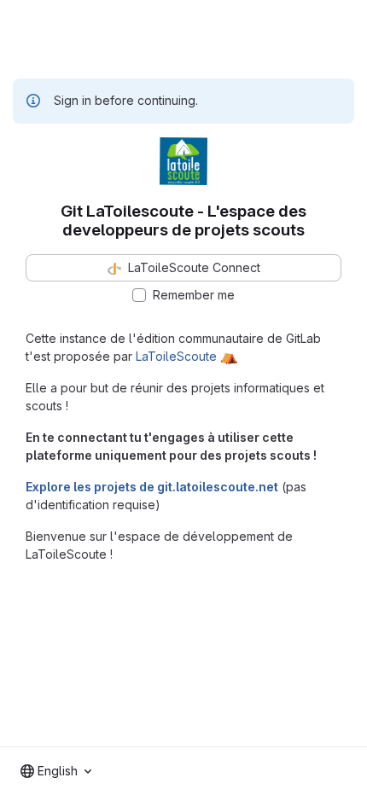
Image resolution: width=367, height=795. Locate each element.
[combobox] (56, 771)
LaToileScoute (176, 356)
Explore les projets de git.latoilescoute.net (152, 486)
